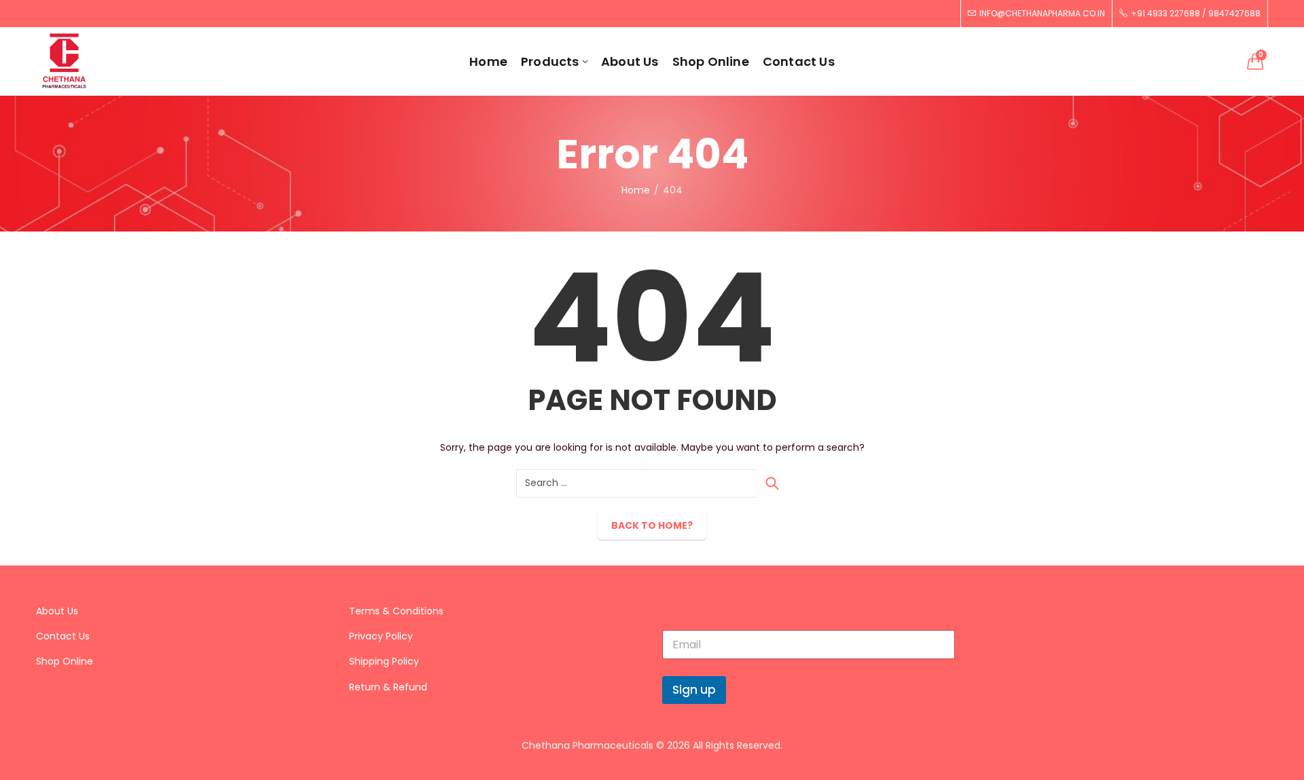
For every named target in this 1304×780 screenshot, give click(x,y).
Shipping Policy (384, 661)
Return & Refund (388, 687)
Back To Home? (652, 525)
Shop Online (64, 661)
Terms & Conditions (396, 611)
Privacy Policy (381, 636)
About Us (57, 611)
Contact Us (63, 636)
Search (772, 483)
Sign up (694, 690)
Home (635, 190)
